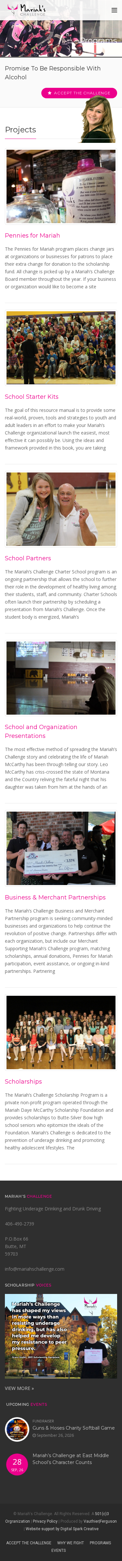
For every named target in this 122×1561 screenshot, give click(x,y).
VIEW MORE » (19, 1388)
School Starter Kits (32, 396)
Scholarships (23, 1081)
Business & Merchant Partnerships (55, 897)
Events (58, 1550)
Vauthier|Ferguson (100, 1521)
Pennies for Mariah (32, 235)
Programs (100, 1543)
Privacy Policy (45, 1521)
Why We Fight (70, 1543)
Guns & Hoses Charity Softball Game (74, 1428)
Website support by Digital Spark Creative (62, 1529)
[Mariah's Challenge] (26, 10)
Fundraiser (43, 1420)
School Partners (28, 558)
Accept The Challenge (28, 1543)
